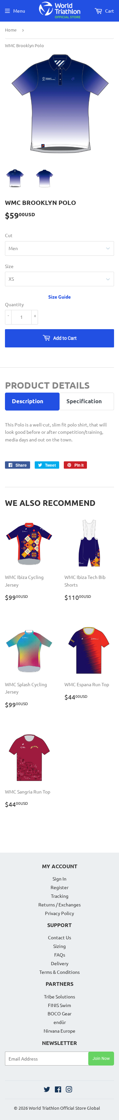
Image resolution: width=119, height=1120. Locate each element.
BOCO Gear (59, 1013)
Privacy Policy (59, 913)
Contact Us (59, 937)
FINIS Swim (59, 1005)
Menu (19, 11)
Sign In (59, 879)
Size (9, 266)
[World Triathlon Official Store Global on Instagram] (69, 1090)
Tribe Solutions (59, 996)
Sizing (59, 946)
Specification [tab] (84, 401)
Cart (109, 11)
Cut (9, 235)
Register (59, 887)
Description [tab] (27, 401)
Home (11, 30)
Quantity (14, 304)
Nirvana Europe (59, 1031)
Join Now (101, 1058)
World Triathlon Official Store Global (64, 1108)
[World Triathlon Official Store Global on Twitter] (47, 1090)
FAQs (59, 955)
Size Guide (59, 297)
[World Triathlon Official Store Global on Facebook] (58, 1090)
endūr (60, 1022)
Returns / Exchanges (59, 904)
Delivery (59, 963)
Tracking (59, 896)
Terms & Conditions (59, 972)
